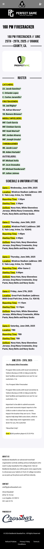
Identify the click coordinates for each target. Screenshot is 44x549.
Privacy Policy (25, 541)
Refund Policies (10, 541)
